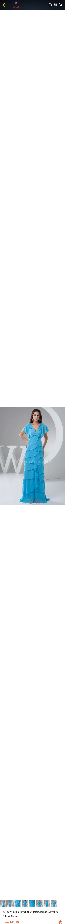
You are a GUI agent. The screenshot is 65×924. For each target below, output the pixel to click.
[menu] (45, 5)
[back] (5, 5)
